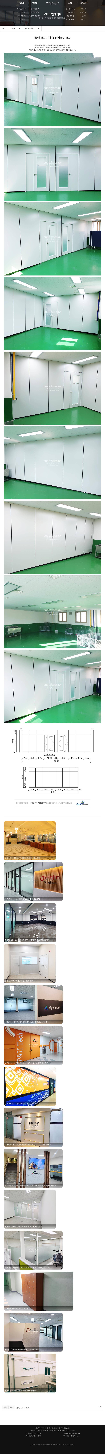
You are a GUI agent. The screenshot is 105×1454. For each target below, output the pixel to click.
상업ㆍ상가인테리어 (21, 12)
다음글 (11, 1407)
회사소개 (83, 3)
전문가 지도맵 (70, 19)
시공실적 (83, 16)
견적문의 (35, 3)
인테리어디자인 (70, 9)
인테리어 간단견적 (34, 16)
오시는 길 (83, 19)
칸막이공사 (21, 19)
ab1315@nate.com (75, 1436)
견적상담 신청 (35, 9)
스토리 (70, 3)
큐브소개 (83, 9)
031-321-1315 (37, 1433)
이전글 (5, 1407)
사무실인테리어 (21, 9)
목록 (100, 1407)
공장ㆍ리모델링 (21, 16)
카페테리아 (83, 12)
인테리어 (22, 3)
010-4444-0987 (37, 1436)
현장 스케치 (70, 16)
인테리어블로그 (70, 12)
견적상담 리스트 (34, 12)
